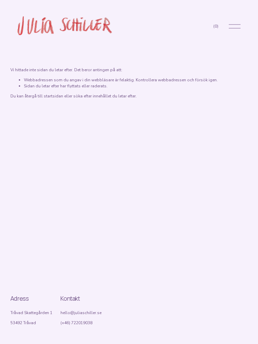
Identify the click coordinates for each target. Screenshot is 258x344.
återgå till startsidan (44, 96)
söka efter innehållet (92, 96)
